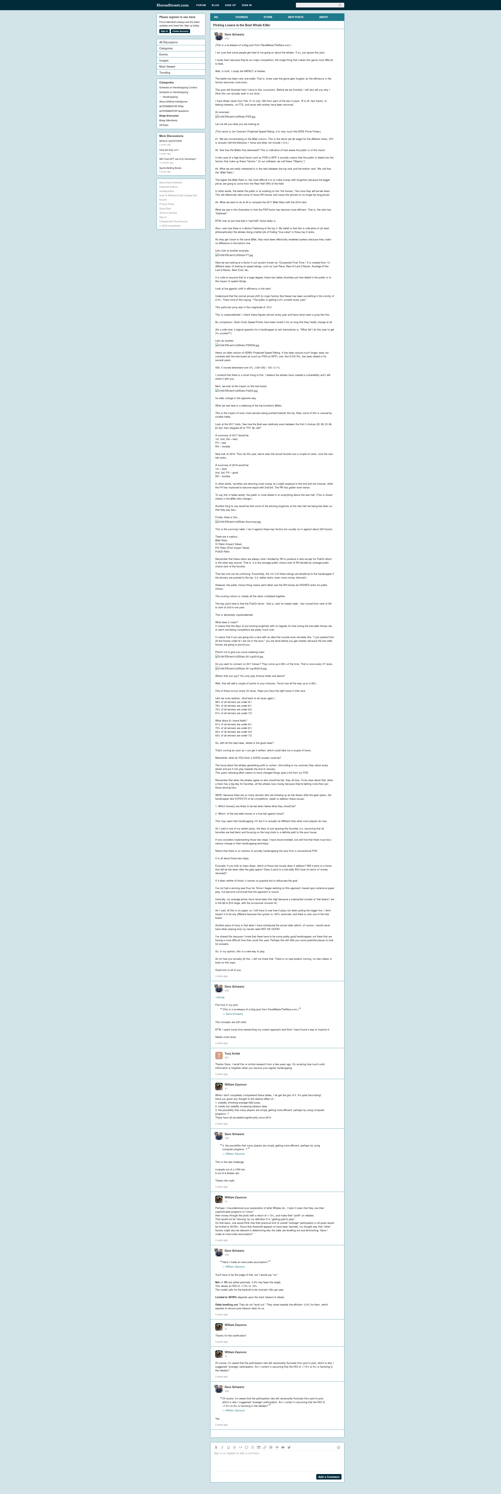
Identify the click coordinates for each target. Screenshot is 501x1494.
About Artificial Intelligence (173, 101)
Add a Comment (329, 1477)
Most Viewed (167, 66)
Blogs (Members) (168, 120)
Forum (201, 5)
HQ (216, 17)
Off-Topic (164, 125)
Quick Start (165, 208)
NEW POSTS (296, 17)
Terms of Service (168, 212)
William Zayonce (236, 1084)
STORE (268, 17)
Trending (164, 72)
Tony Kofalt (232, 1053)
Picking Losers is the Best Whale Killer (241, 25)
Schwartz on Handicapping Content (178, 87)
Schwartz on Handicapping (173, 92)
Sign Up (230, 5)
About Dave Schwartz (170, 182)
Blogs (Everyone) (169, 115)
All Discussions (168, 42)
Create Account (180, 31)
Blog (215, 5)
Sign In (247, 5)
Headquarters (166, 191)
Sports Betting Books (170, 167)
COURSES (241, 17)
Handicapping (170, 96)
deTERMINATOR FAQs (171, 106)
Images (164, 60)
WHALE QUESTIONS (170, 140)
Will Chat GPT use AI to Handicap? (177, 158)
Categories (166, 48)
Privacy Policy (166, 204)
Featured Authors (168, 186)
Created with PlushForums (173, 221)
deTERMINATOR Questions (174, 110)
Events (163, 54)
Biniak (220, 997)
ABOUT (323, 17)
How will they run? (169, 149)
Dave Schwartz (234, 34)
